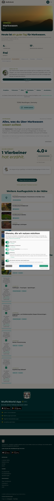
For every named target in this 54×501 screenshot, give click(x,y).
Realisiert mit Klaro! (44, 268)
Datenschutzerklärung (14, 238)
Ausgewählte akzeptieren (26, 266)
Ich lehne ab (9, 266)
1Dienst (12, 243)
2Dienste (12, 247)
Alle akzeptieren (44, 266)
